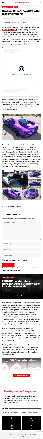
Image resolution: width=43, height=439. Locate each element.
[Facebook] (11, 419)
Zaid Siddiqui (7, 22)
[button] (3, 2)
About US (5, 408)
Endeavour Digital (29, 434)
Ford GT (19, 207)
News (15, 7)
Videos (12, 277)
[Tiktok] (11, 426)
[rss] (31, 426)
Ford (11, 7)
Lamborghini (6, 277)
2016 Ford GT (11, 207)
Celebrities (5, 7)
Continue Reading (21, 376)
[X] (31, 419)
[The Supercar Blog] (21, 2)
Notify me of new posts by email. (15, 260)
